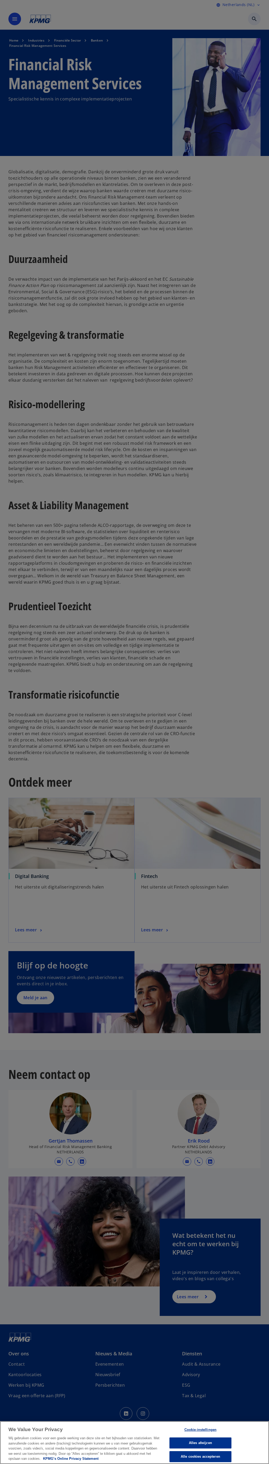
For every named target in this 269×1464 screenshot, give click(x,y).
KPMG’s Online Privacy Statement (71, 1459)
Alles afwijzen (200, 1443)
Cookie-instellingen (200, 1430)
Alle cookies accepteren (200, 1456)
